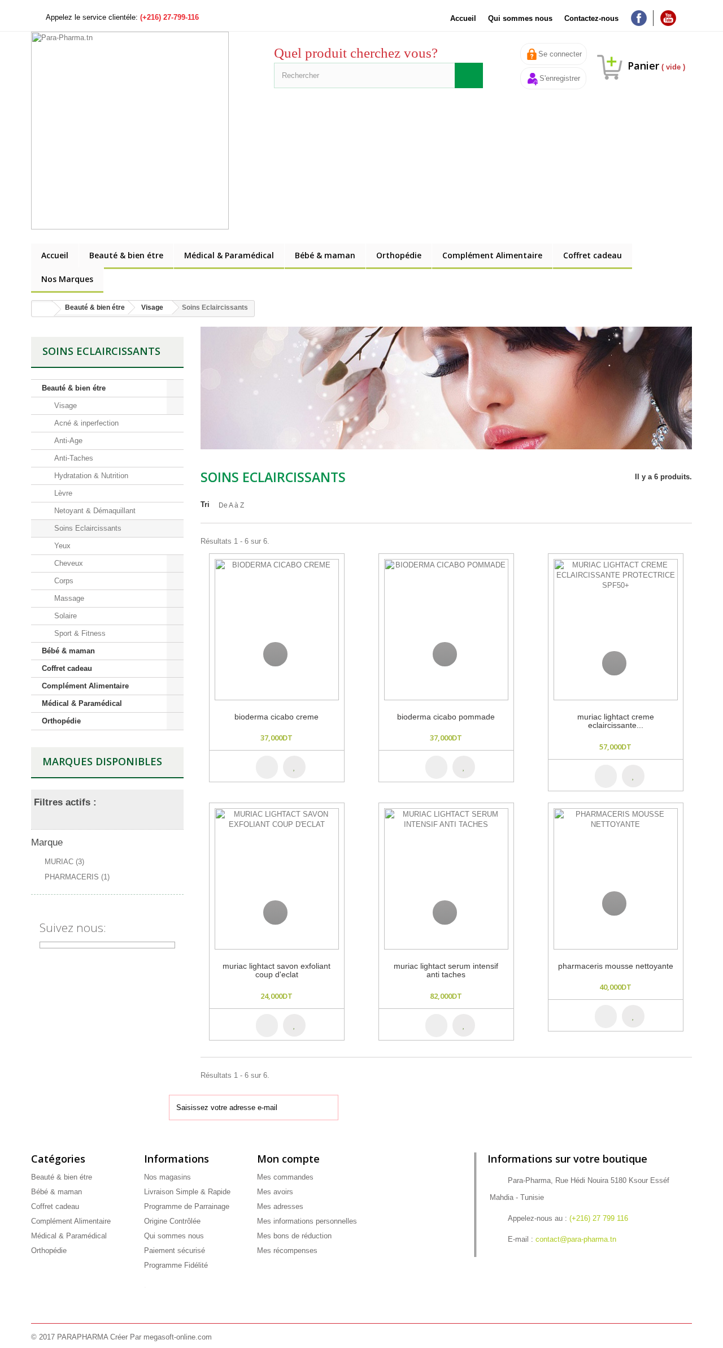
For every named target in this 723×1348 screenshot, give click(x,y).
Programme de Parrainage (186, 1206)
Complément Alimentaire (492, 255)
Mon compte (288, 1158)
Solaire (64, 616)
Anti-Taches (72, 458)
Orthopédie (398, 255)
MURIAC (64, 861)
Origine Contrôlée (172, 1221)
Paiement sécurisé (174, 1250)
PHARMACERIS (77, 877)
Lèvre (62, 493)
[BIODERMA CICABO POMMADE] (446, 629)
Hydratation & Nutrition (90, 475)
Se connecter (560, 54)
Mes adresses (280, 1206)
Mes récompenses (287, 1250)
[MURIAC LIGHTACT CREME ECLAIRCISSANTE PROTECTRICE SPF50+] (616, 629)
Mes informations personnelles (307, 1221)
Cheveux (67, 563)
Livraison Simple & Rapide (187, 1191)
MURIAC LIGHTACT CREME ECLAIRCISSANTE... (615, 721)
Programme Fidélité (176, 1265)
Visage (64, 405)
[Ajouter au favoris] (302, 766)
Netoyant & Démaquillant (94, 510)
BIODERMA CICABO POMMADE (446, 717)
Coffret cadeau (592, 255)
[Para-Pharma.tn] (135, 130)
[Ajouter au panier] (267, 767)
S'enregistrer (559, 78)
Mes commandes (285, 1177)
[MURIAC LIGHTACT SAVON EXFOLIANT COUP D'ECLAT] (277, 879)
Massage (68, 598)
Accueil (463, 18)
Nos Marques (67, 279)
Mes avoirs (275, 1191)
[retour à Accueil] (43, 309)
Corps (62, 581)
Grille (665, 512)
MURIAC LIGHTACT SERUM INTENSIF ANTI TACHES (446, 970)
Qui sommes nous (520, 18)
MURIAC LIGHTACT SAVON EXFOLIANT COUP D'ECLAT (276, 970)
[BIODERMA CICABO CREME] (277, 629)
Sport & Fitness (79, 633)
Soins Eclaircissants (86, 528)
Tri (205, 504)
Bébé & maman (325, 255)
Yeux (61, 545)
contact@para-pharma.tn (575, 1239)
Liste (685, 512)
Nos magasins (167, 1177)
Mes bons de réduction (294, 1236)
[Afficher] (275, 654)
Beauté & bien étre (126, 255)
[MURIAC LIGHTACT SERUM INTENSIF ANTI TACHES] (446, 879)
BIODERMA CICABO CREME (276, 717)
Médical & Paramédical (229, 255)
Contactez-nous (591, 18)
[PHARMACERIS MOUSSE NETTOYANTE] (616, 879)
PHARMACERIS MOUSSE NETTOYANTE (615, 966)
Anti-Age (67, 440)
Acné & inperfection (85, 423)
